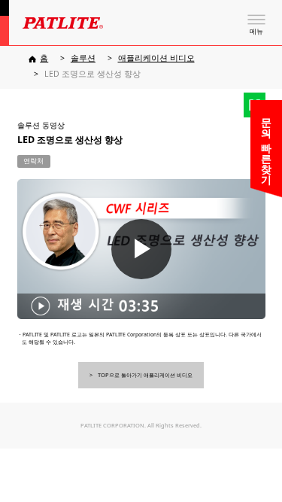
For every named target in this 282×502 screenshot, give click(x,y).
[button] (141, 248)
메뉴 (256, 31)
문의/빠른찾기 (266, 144)
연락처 (33, 161)
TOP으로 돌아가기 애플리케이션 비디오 (145, 375)
